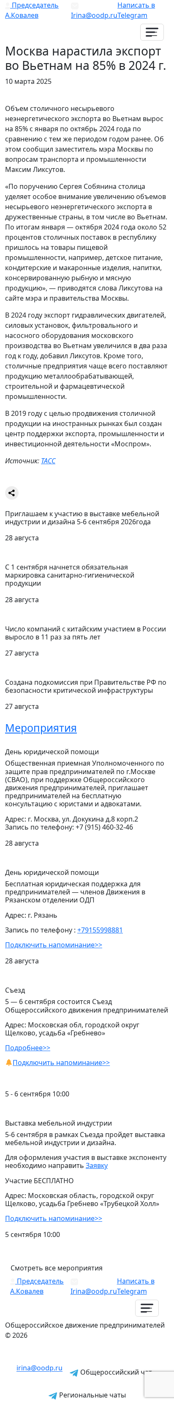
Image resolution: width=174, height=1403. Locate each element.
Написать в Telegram (136, 10)
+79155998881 (100, 930)
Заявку (97, 1165)
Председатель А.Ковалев (32, 10)
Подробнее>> (27, 1047)
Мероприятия (41, 727)
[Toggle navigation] (152, 32)
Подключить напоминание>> (53, 944)
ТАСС (48, 460)
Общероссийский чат (115, 1372)
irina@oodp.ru (39, 1368)
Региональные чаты (91, 1395)
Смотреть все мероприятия (57, 1268)
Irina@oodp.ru (94, 15)
